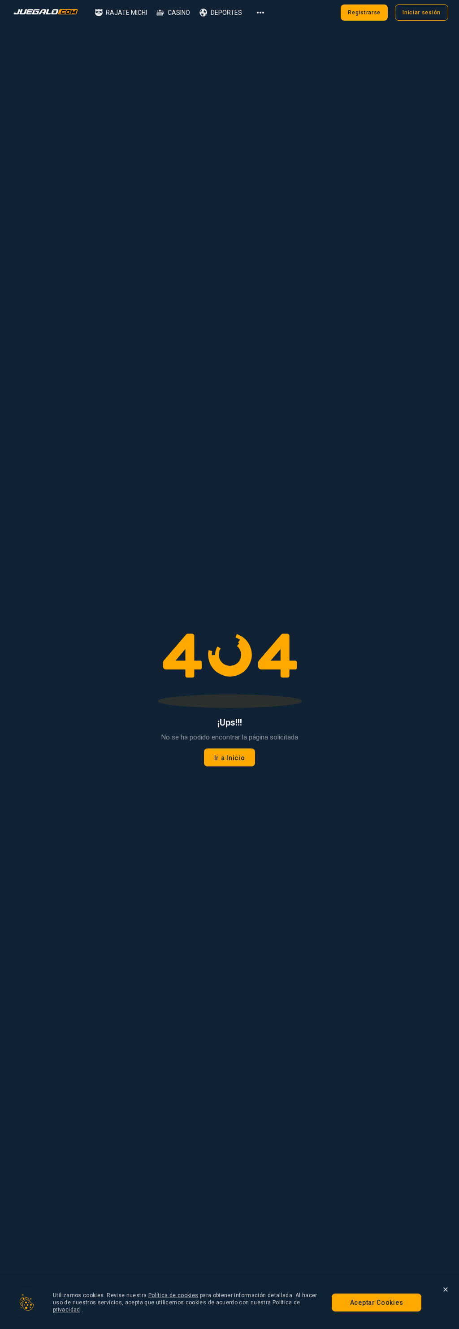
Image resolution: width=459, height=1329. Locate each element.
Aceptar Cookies (376, 1302)
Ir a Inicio (229, 757)
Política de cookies (173, 1295)
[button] (120, 12)
